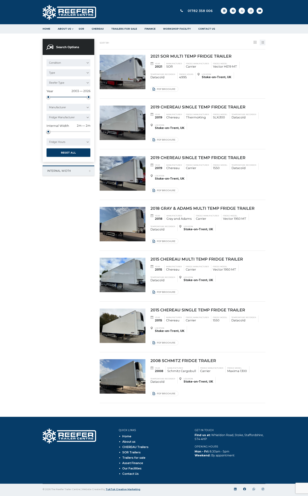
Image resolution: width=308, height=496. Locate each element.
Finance (150, 28)
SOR (81, 28)
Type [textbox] (52, 72)
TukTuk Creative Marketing (123, 489)
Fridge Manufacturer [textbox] (62, 117)
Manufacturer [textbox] (57, 107)
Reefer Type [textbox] (56, 82)
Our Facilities (132, 468)
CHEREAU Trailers (135, 447)
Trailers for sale (124, 28)
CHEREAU (98, 28)
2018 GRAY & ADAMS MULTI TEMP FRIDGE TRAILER (202, 208)
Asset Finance (132, 463)
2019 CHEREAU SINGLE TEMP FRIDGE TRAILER (197, 157)
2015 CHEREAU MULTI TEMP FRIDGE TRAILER (196, 259)
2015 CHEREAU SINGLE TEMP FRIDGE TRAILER (197, 310)
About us (64, 28)
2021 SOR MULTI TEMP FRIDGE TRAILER (191, 56)
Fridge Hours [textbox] (57, 142)
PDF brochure (166, 89)
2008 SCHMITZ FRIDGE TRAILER (183, 360)
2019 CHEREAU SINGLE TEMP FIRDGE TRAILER (197, 107)
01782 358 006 (200, 11)
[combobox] (68, 62)
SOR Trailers (131, 452)
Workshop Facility (177, 28)
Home (46, 28)
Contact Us (206, 28)
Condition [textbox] (55, 62)
